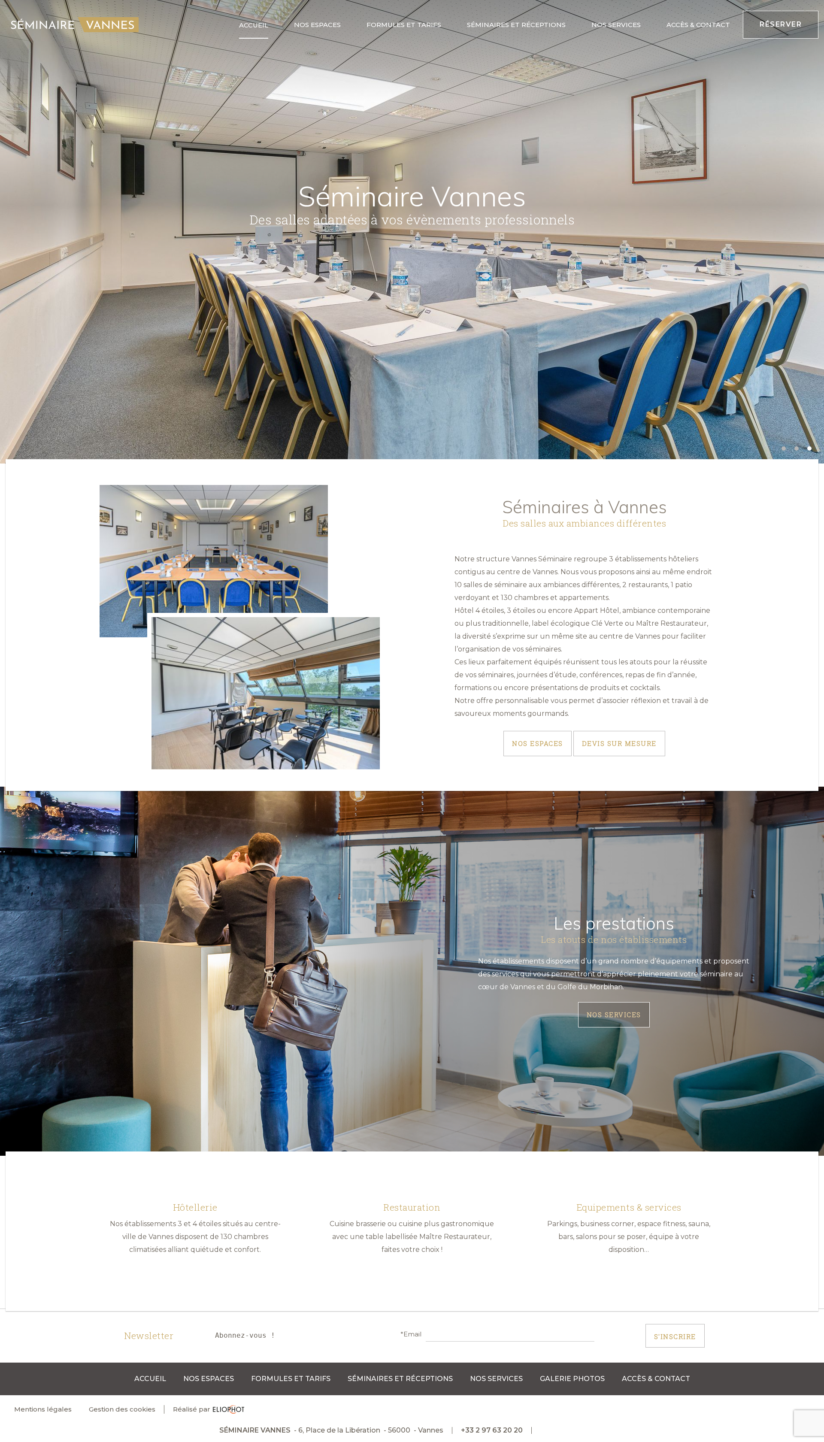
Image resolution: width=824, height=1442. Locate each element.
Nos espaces (537, 743)
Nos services (614, 1014)
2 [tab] (797, 449)
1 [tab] (784, 449)
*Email (410, 1334)
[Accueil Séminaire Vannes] (75, 25)
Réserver (781, 24)
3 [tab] (810, 449)
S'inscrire (675, 1336)
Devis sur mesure (619, 743)
